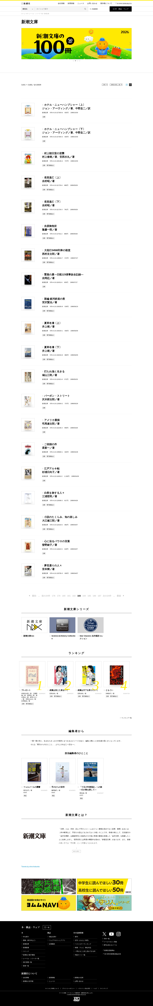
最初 (34, 596)
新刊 (76, 936)
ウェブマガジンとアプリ (57, 940)
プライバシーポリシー (68, 988)
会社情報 (61, 3)
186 (94, 596)
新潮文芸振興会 (109, 950)
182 (74, 596)
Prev (22, 43)
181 (69, 596)
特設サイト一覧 (80, 955)
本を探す (26, 936)
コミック (26, 951)
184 (84, 596)
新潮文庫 (26, 944)
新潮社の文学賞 (28, 981)
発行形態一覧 (27, 962)
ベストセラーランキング (83, 944)
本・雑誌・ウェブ (121, 9)
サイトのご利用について (52, 988)
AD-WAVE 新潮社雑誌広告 (124, 3)
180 (63, 596)
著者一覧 (26, 966)
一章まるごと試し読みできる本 (85, 951)
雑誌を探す (52, 936)
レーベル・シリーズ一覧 (36, 13)
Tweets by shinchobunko (30, 866)
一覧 (48, 927)
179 (58, 596)
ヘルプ (95, 988)
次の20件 (107, 596)
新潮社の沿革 (79, 977)
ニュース (80, 3)
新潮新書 (26, 947)
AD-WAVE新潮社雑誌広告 (112, 954)
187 (99, 596)
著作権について (106, 3)
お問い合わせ (92, 3)
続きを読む (76, 851)
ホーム (23, 13)
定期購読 (52, 944)
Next (130, 43)
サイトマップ (104, 988)
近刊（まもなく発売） (82, 940)
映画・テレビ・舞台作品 (83, 947)
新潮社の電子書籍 (29, 955)
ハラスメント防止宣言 (84, 988)
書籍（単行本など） (29, 940)
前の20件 (46, 596)
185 (89, 596)
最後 (119, 596)
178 (53, 596)
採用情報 (71, 3)
